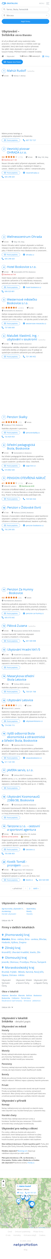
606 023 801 (10, 291)
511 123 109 (10, 762)
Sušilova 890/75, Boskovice (23, 775)
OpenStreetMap (42, 1227)
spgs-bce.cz (31, 465)
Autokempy (6, 911)
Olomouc (14, 962)
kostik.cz (29, 880)
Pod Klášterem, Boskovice (13, 601)
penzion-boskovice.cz (35, 525)
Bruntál (5, 971)
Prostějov (24, 962)
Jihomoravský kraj (17, 935)
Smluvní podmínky (22, 1231)
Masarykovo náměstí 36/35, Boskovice (27, 631)
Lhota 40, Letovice (10, 486)
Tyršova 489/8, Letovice (22, 684)
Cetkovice (15, 998)
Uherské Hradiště (20, 952)
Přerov (33, 962)
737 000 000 (10, 327)
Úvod (10, 1231)
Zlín (38, 952)
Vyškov (14, 942)
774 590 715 (10, 725)
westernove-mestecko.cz (36, 323)
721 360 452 (31, 356)
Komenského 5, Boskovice (23, 453)
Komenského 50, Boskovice (13, 311)
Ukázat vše (6, 920)
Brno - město (17, 939)
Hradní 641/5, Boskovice (22, 655)
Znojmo (22, 942)
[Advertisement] (25, 105)
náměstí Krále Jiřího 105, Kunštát (25, 834)
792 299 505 (10, 529)
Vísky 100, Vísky (43, 157)
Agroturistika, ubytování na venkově (16, 908)
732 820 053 (10, 436)
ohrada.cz (30, 254)
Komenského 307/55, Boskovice (25, 272)
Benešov (13, 995)
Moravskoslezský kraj (19, 967)
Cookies (42, 1235)
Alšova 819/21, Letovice (12, 708)
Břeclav (42, 939)
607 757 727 (31, 140)
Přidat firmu (38, 1231)
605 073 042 (10, 617)
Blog (25, 1249)
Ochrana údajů (30, 1235)
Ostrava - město (16, 975)
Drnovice (27, 1001)
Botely (29, 911)
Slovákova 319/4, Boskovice (13, 425)
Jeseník (5, 962)
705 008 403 (10, 853)
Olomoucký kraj (16, 957)
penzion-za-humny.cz (35, 613)
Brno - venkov (31, 939)
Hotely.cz (31, 1163)
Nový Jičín (38, 971)
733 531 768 (31, 691)
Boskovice (38, 995)
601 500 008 (31, 641)
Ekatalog (12, 3)
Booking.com (22, 1151)
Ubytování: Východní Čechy (6, 983)
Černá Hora (25, 998)
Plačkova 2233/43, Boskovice (24, 513)
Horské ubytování (9, 914)
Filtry (47, 56)
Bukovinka (6, 998)
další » (36, 888)
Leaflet (31, 1227)
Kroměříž (6, 952)
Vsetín (33, 952)
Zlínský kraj (12, 948)
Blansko (6, 939)
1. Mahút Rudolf (24, 1186)
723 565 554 (31, 499)
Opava (5, 975)
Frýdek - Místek (17, 971)
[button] (27, 1199)
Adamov (5, 995)
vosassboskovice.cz (34, 758)
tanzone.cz (30, 849)
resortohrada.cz (32, 173)
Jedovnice (36, 1001)
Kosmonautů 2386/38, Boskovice (25, 805)
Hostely (29, 914)
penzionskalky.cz (33, 432)
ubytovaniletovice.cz (34, 721)
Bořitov (29, 995)
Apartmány (31, 908)
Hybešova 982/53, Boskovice (23, 745)
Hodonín (6, 942)
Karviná (29, 971)
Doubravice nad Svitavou (12, 1001)
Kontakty (17, 1235)
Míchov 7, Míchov (20, 76)
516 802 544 (10, 470)
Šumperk (41, 962)
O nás (8, 1235)
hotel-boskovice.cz (33, 287)
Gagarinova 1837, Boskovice (23, 870)
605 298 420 (10, 177)
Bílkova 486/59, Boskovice (23, 344)
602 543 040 (44, 880)
